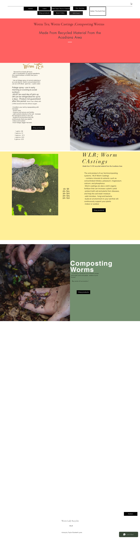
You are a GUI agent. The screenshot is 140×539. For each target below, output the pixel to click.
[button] (131, 4)
